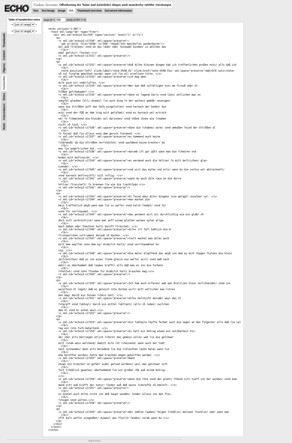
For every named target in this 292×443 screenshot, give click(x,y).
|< (51, 19)
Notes (4, 96)
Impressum (94, 441)
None (4, 126)
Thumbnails (4, 40)
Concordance (4, 111)
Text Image (48, 10)
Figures (4, 67)
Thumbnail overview (89, 10)
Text (35, 10)
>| (84, 19)
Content (4, 55)
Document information (118, 10)
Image (61, 10)
